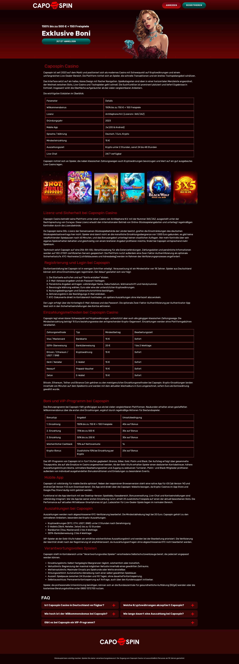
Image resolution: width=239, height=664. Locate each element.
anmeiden (171, 5)
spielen (53, 191)
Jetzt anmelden (66, 41)
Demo (53, 199)
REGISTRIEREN (194, 5)
